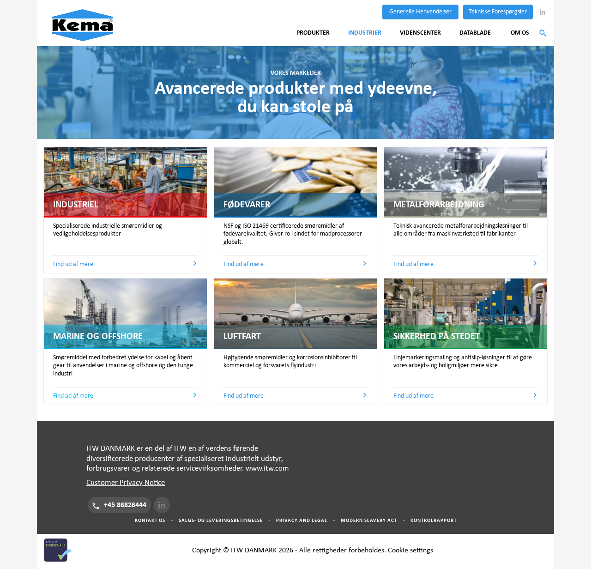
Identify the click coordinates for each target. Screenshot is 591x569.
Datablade (475, 33)
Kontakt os (150, 520)
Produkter (313, 33)
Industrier (364, 33)
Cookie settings (410, 550)
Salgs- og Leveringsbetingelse (221, 520)
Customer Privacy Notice (125, 483)
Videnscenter (420, 33)
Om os (520, 33)
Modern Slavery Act (369, 520)
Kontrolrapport (433, 520)
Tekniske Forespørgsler (498, 11)
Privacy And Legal (301, 520)
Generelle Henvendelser (420, 11)
